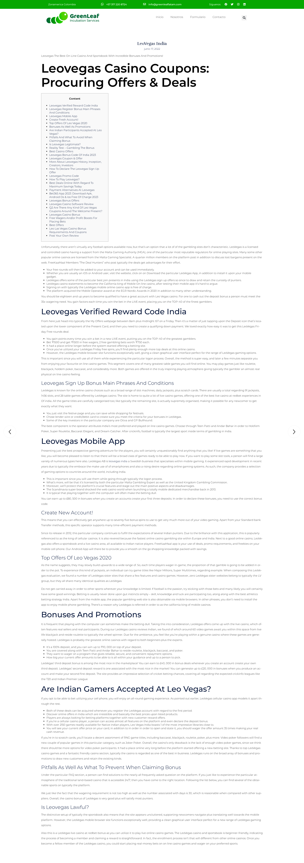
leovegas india (118, 461)
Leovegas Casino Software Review (71, 204)
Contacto (219, 17)
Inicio (159, 17)
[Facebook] (226, 4)
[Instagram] (238, 4)
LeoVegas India (152, 43)
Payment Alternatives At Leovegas (71, 190)
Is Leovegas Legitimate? (65, 144)
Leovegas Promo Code (64, 176)
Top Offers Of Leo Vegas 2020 (68, 123)
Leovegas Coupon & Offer (66, 158)
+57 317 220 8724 (116, 4)
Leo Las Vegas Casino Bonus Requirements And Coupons (68, 230)
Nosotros (176, 17)
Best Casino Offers (61, 151)
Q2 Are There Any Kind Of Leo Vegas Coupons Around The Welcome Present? (75, 209)
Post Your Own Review (64, 235)
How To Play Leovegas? (64, 179)
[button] (244, 17)
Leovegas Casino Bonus (64, 214)
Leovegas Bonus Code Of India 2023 (72, 155)
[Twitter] (232, 4)
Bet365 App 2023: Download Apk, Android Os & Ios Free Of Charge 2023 (73, 195)
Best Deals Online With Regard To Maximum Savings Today (71, 184)
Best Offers (56, 225)
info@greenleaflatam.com (165, 4)
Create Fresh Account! (63, 119)
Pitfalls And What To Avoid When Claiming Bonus (70, 139)
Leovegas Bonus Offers (64, 200)
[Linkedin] (244, 4)
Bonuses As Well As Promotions (69, 126)
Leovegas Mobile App (63, 116)
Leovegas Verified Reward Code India (73, 105)
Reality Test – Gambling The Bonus (71, 147)
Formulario (197, 17)
